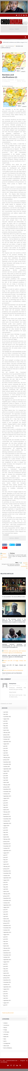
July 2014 (5, 937)
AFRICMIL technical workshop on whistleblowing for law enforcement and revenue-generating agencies (14, 646)
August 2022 (6, 719)
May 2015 (5, 914)
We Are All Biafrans (7, 1048)
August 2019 (6, 798)
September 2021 (7, 741)
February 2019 (6, 812)
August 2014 (6, 934)
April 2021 (5, 753)
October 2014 (6, 930)
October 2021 (6, 739)
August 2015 (6, 907)
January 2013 (6, 977)
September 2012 (7, 987)
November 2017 (7, 846)
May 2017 (5, 859)
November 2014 (7, 927)
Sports (4, 1041)
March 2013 (6, 973)
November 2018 (7, 818)
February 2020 (6, 784)
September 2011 (7, 1000)
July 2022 (5, 721)
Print (20, 81)
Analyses (5, 1023)
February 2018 (6, 839)
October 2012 (6, 984)
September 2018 (7, 823)
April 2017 (5, 862)
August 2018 (6, 825)
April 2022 (5, 728)
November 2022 (7, 716)
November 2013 (7, 955)
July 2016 (5, 882)
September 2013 (7, 959)
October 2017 (6, 848)
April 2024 (5, 712)
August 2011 (6, 1002)
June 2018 (5, 830)
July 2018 (5, 828)
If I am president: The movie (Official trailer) (13, 596)
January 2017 (6, 868)
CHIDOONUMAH (10, 79)
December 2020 (7, 762)
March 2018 (6, 837)
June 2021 (5, 748)
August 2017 (6, 853)
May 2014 (5, 941)
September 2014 (7, 932)
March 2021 (6, 755)
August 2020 (6, 771)
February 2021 (6, 757)
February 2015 (6, 921)
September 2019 (7, 796)
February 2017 (6, 866)
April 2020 (5, 780)
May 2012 (5, 996)
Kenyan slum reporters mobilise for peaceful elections (11, 564)
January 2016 (6, 896)
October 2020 (6, 766)
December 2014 (7, 925)
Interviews (5, 1034)
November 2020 (7, 764)
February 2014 (6, 948)
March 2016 (6, 891)
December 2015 (7, 898)
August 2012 (6, 989)
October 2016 (6, 875)
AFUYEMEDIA (4, 1062)
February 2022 (6, 732)
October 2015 (6, 902)
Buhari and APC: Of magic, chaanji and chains (14, 665)
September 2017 (7, 850)
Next (16, 562)
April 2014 (5, 943)
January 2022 (6, 734)
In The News (6, 1032)
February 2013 (6, 975)
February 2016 (6, 893)
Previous (12, 553)
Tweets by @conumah (8, 1013)
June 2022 (5, 723)
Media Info (5, 1036)
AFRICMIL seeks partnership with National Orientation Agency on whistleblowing (14, 656)
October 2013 (6, 957)
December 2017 (7, 843)
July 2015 (5, 909)
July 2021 (5, 746)
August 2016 (6, 880)
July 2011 (5, 1005)
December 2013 (7, 952)
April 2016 (5, 889)
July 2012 (5, 991)
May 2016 (5, 887)
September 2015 (7, 905)
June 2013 (5, 966)
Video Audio (6, 1045)
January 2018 (6, 841)
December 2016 (7, 871)
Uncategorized (6, 81)
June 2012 (5, 993)
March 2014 (6, 946)
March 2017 (6, 864)
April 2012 (5, 998)
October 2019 (6, 793)
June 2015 (5, 912)
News (4, 1039)
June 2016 (5, 884)
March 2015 (6, 918)
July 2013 (5, 964)
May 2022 (5, 725)
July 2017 (5, 855)
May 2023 (5, 714)
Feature (5, 1027)
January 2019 (6, 814)
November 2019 (7, 791)
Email (24, 81)
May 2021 (5, 750)
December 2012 (7, 980)
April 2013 (5, 971)
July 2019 (5, 800)
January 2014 (6, 950)
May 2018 (5, 832)
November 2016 (7, 873)
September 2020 (7, 769)
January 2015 (6, 923)
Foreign (5, 1029)
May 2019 (5, 805)
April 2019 (5, 807)
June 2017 (5, 857)
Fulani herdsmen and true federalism (12, 673)
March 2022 (6, 730)
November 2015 (7, 900)
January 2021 (6, 759)
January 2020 (6, 787)
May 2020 (5, 778)
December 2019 (7, 789)
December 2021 (7, 737)
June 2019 (5, 803)
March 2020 (6, 782)
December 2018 (7, 816)
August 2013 (6, 961)
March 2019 (6, 809)
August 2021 (6, 743)
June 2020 (5, 775)
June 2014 (5, 939)
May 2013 (5, 968)
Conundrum (6, 1025)
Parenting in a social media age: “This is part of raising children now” (17, 556)
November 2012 (7, 982)
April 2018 (5, 834)
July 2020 (5, 773)
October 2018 (6, 821)
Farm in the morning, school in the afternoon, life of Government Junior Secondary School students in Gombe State (14, 620)
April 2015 (5, 916)
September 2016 (7, 877)
